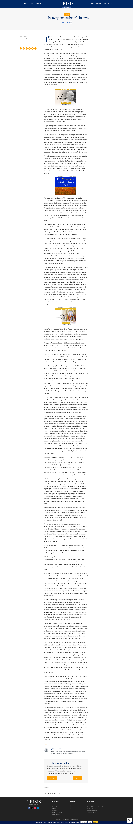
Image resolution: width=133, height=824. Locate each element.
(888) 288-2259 (93, 810)
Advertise (54, 810)
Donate (98, 3)
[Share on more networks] (35, 48)
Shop (92, 3)
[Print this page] (32, 48)
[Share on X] (21, 48)
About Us (54, 805)
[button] (129, 820)
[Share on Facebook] (24, 48)
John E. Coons (66, 22)
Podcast (38, 3)
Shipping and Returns (57, 812)
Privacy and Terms (56, 814)
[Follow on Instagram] (35, 808)
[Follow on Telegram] (38, 808)
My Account (72, 805)
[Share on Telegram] (27, 48)
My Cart (71, 807)
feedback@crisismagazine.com (94, 805)
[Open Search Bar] (112, 4)
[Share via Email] (29, 48)
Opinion (26, 3)
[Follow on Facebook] (29, 808)
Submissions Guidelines (55, 807)
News (31, 3)
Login (104, 3)
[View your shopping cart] (108, 4)
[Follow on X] (32, 808)
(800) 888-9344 (92, 809)
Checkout (72, 809)
